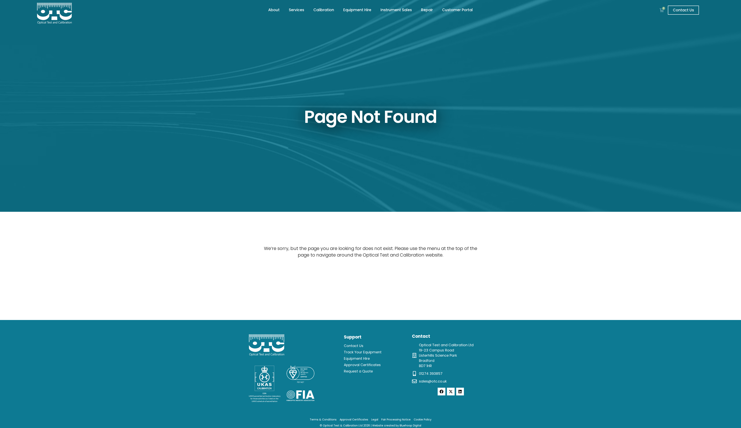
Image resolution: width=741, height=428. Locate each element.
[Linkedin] (460, 391)
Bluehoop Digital (410, 425)
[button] (274, 10)
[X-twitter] (451, 391)
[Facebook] (441, 391)
